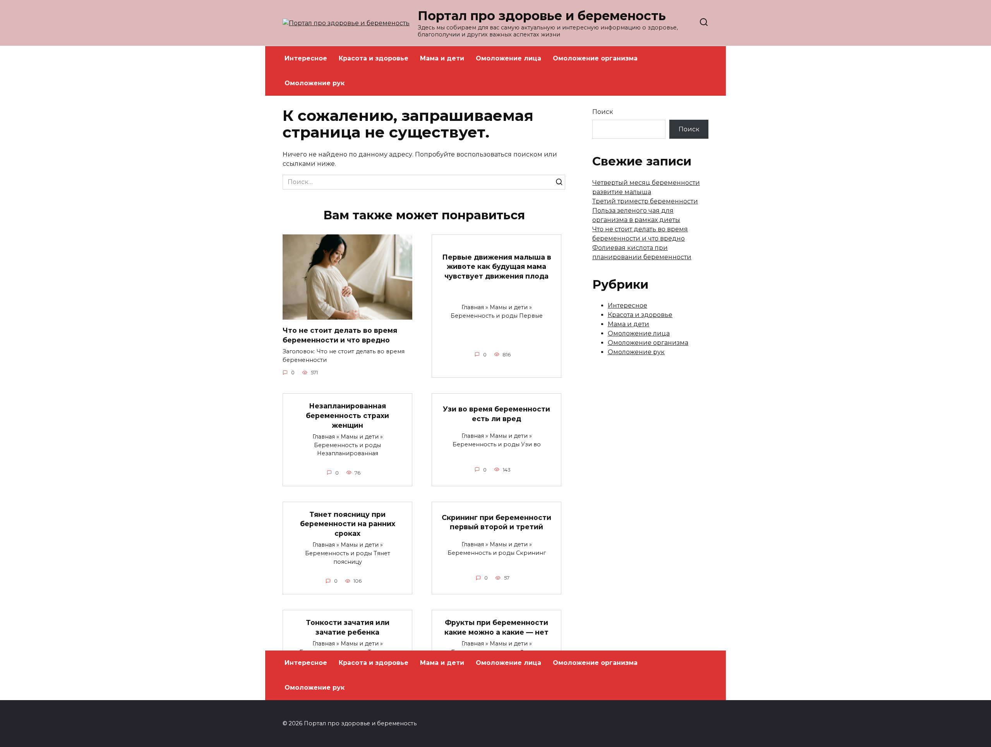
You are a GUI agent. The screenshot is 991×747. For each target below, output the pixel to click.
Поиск (602, 111)
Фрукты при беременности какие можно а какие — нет (496, 627)
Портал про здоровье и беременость (542, 15)
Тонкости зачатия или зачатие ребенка (347, 627)
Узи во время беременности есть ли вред (496, 414)
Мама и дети (442, 58)
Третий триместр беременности (645, 201)
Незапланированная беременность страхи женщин (347, 415)
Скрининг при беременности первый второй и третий (496, 522)
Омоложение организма (595, 58)
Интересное (306, 58)
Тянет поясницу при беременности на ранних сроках (347, 523)
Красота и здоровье (373, 58)
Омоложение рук (315, 83)
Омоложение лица (508, 58)
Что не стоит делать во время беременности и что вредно (340, 335)
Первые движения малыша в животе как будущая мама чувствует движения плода (496, 266)
